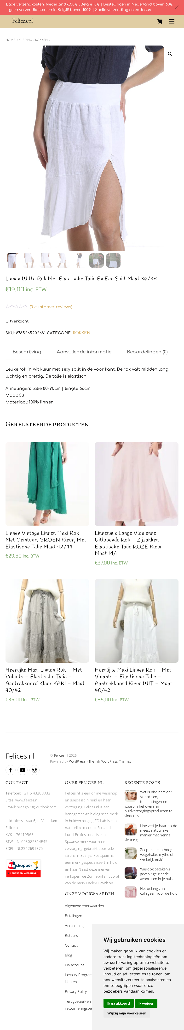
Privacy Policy (76, 991)
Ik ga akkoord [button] (118, 1003)
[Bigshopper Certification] (23, 876)
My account (74, 964)
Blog (68, 955)
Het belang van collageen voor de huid (159, 891)
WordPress (77, 761)
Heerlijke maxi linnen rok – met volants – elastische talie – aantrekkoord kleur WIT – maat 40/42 (133, 680)
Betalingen (73, 915)
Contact (71, 945)
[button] (170, 54)
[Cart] (160, 21)
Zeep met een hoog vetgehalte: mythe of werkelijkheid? (157, 854)
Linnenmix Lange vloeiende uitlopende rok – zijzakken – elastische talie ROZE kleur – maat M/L (131, 543)
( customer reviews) (51, 307)
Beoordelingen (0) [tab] (147, 352)
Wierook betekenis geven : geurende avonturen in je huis (156, 874)
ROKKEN (41, 40)
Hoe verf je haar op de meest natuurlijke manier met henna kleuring (151, 832)
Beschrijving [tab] (27, 352)
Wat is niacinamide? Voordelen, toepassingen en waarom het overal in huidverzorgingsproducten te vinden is (148, 804)
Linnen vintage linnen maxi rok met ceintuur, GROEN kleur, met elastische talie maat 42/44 (46, 540)
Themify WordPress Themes (110, 761)
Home (10, 40)
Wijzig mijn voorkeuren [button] (126, 1013)
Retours (71, 935)
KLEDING (25, 40)
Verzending (74, 925)
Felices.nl (61, 755)
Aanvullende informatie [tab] (84, 352)
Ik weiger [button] (146, 1003)
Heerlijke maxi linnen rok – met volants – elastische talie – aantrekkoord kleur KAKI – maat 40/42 (45, 680)
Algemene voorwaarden (84, 905)
